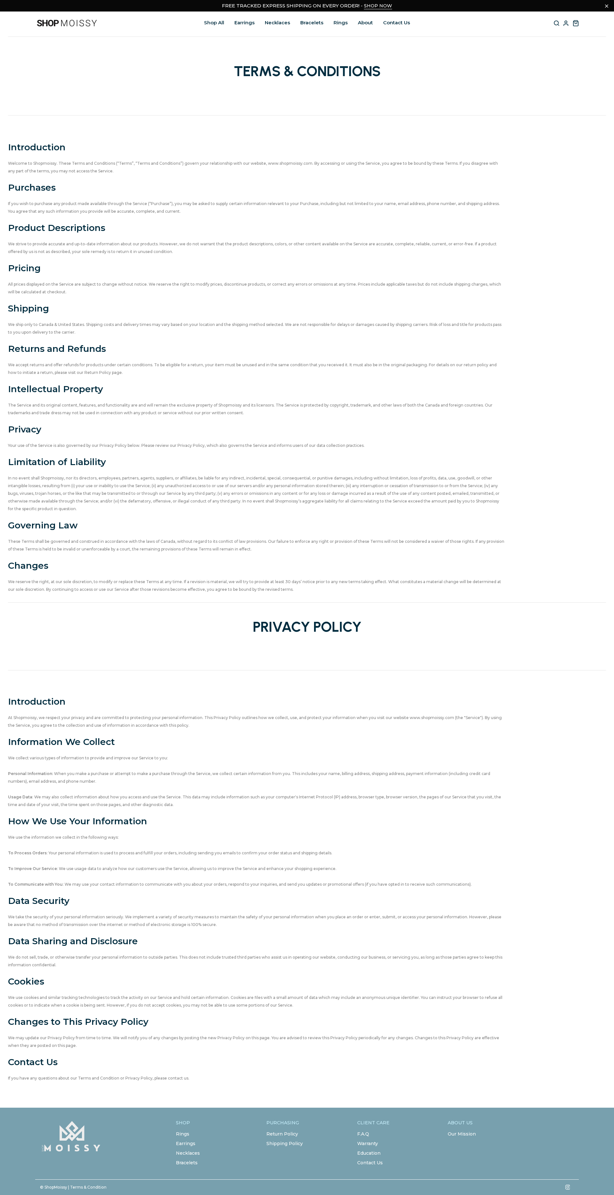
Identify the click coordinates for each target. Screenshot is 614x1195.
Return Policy (282, 1134)
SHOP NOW (378, 6)
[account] (566, 23)
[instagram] (567, 1187)
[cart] (575, 23)
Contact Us (396, 23)
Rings (341, 23)
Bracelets (311, 23)
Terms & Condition (88, 1187)
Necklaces (277, 23)
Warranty (367, 1143)
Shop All (214, 23)
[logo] (67, 23)
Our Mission (462, 1134)
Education (369, 1153)
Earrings (244, 23)
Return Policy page (103, 372)
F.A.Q (363, 1134)
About (365, 23)
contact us (178, 1078)
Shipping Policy (284, 1143)
